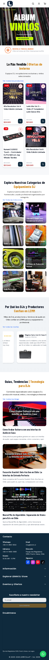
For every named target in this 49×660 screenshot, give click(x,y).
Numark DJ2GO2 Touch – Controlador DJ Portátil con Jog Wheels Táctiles (12, 153)
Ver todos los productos (13, 81)
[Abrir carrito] (45, 3)
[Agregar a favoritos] (20, 86)
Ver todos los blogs (11, 399)
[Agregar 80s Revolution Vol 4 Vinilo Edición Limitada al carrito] (20, 121)
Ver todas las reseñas (11, 327)
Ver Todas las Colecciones (12, 200)
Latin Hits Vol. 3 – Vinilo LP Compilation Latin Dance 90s (35, 109)
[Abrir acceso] (39, 3)
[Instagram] (33, 562)
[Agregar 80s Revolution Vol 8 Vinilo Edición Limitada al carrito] (43, 164)
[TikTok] (43, 562)
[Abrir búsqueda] (33, 3)
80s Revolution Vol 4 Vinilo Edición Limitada (13, 107)
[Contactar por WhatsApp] (43, 654)
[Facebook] (28, 562)
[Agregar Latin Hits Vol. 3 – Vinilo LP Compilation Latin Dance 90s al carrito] (43, 121)
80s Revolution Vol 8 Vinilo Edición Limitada (35, 150)
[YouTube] (38, 562)
